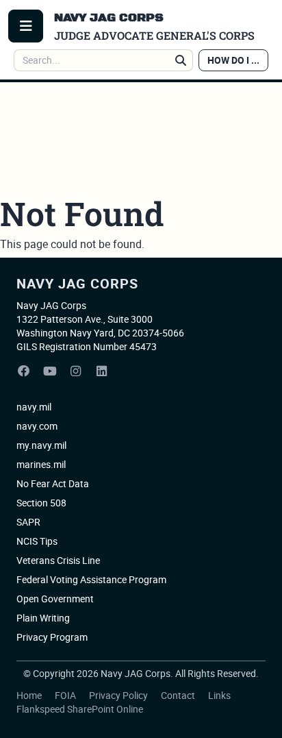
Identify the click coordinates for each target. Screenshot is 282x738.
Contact (179, 695)
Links (219, 695)
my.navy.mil (41, 445)
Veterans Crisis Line (58, 560)
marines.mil (41, 464)
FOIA (66, 695)
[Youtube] (49, 371)
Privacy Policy (119, 695)
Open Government (55, 598)
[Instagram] (76, 371)
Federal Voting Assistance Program (91, 579)
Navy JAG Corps (77, 283)
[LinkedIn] (102, 371)
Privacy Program (52, 636)
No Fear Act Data (52, 483)
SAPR (28, 521)
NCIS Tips (36, 541)
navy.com (36, 425)
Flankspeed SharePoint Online (79, 708)
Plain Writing (43, 617)
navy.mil (33, 406)
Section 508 (41, 502)
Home (30, 695)
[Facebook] (23, 371)
